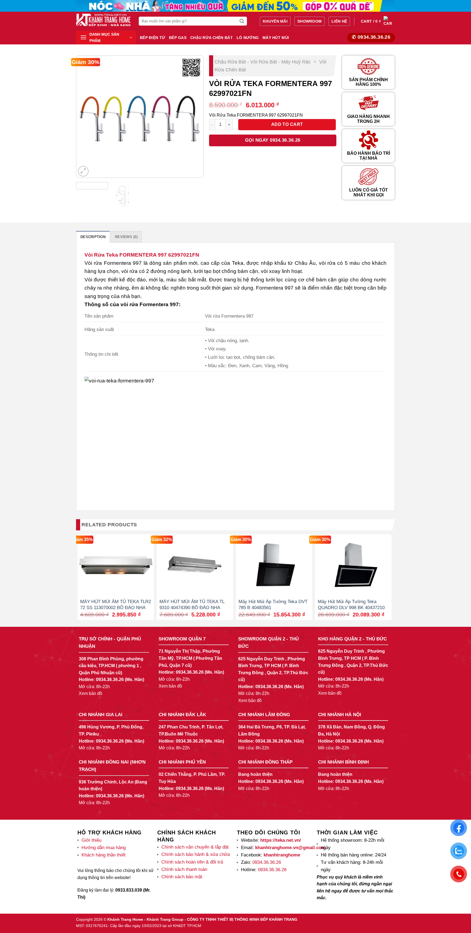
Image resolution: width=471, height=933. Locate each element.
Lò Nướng (248, 37)
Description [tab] (92, 237)
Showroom (309, 21)
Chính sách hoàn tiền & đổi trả (192, 862)
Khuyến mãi (275, 21)
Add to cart (287, 124)
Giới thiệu (91, 840)
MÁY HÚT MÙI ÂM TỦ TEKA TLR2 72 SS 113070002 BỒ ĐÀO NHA (115, 604)
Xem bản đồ (90, 693)
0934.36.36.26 (110, 679)
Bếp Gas (177, 37)
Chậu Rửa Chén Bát (211, 37)
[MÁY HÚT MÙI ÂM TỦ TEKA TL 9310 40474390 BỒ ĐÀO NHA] (195, 564)
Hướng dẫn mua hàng (103, 847)
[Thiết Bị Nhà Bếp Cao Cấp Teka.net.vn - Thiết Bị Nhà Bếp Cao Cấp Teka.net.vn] (103, 20)
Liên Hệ (339, 21)
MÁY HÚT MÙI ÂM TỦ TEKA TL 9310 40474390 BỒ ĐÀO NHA (191, 604)
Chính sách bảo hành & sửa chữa (195, 854)
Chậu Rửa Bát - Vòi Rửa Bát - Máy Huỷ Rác (263, 62)
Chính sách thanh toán (184, 869)
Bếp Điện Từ (152, 37)
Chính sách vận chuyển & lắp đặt (195, 847)
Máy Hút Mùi (275, 37)
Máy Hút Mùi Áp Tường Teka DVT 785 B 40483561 (272, 604)
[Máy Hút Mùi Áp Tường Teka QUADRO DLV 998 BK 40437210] (353, 564)
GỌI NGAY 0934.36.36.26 (272, 140)
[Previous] (85, 116)
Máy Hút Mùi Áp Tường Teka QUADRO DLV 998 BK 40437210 (351, 604)
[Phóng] (83, 171)
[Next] (194, 116)
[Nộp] (242, 21)
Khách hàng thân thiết (103, 855)
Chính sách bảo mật (181, 876)
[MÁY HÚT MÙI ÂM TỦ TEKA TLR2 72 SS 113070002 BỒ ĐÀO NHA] (116, 564)
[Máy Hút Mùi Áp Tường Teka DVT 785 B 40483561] (274, 564)
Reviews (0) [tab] (126, 237)
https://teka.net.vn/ (280, 840)
